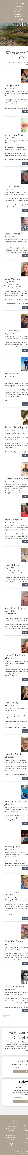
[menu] (22, 3)
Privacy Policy (22, 1153)
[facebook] (11, 1145)
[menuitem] (18, 4)
